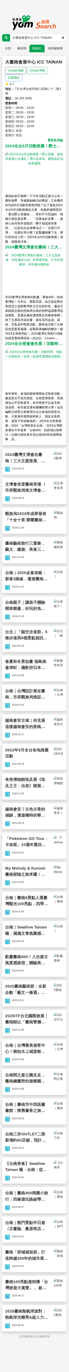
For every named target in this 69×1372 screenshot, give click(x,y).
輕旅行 (37, 48)
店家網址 (14, 77)
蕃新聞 (21, 48)
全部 (8, 48)
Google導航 (37, 70)
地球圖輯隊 (55, 48)
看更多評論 (55, 140)
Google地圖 (16, 70)
